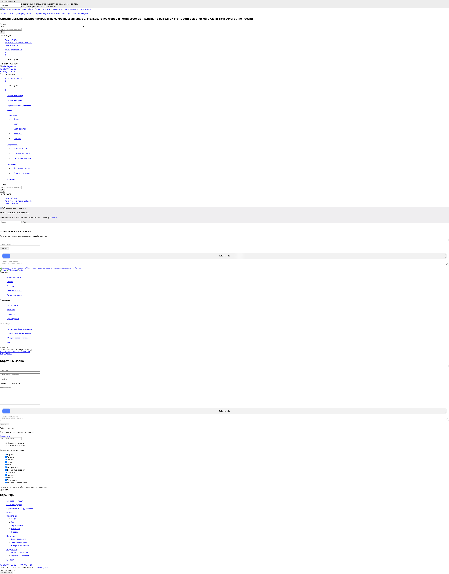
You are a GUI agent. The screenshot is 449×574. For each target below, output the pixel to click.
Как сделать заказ (14, 277)
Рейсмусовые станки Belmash (18, 42)
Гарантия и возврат (22, 173)
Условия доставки (22, 153)
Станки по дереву (14, 101)
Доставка (10, 286)
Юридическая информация (17, 338)
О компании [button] (12, 115)
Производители (13, 319)
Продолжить (5, 436)
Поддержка (11, 549)
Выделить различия (16, 445)
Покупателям (12, 536)
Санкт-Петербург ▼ (8, 1)
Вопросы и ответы (22, 168)
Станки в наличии (14, 291)
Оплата (10, 282)
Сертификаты (20, 129)
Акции (9, 110)
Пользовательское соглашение (19, 333)
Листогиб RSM (11, 40)
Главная (53, 217)
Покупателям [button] (12, 145)
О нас (16, 119)
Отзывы (17, 138)
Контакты (11, 179)
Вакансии (18, 133)
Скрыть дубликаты (15, 443)
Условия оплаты (21, 148)
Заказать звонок (6, 573)
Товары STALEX (11, 45)
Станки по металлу (15, 96)
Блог (16, 124)
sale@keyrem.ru (9, 66)
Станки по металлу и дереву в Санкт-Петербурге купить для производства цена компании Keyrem (44, 13)
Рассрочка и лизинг (23, 158)
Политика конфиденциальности (19, 329)
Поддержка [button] (11, 164)
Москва (5, 5)
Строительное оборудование (19, 105)
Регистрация (16, 49)
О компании (12, 516)
